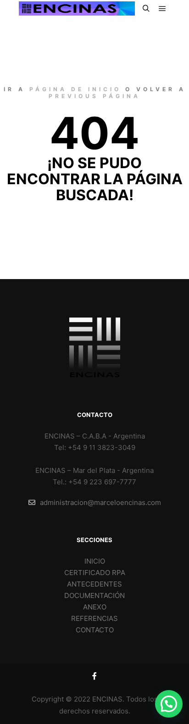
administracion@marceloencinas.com (100, 502)
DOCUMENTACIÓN (94, 595)
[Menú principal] (162, 9)
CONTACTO (95, 629)
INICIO (94, 561)
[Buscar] (146, 9)
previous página (94, 96)
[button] (169, 704)
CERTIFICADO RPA (94, 572)
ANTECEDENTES (94, 584)
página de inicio (75, 89)
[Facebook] (94, 676)
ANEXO (94, 607)
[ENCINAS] (76, 8)
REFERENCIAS (94, 618)
